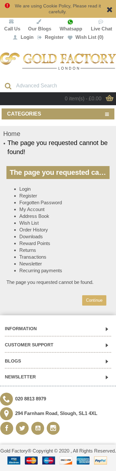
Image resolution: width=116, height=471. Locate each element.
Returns (27, 250)
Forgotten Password (40, 202)
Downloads (31, 236)
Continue (94, 300)
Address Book (34, 216)
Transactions (32, 257)
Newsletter (30, 263)
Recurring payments (40, 270)
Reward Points (34, 243)
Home (11, 133)
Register (28, 195)
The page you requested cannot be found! (57, 147)
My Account (31, 209)
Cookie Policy (56, 5)
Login (25, 189)
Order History (33, 229)
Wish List (29, 223)
